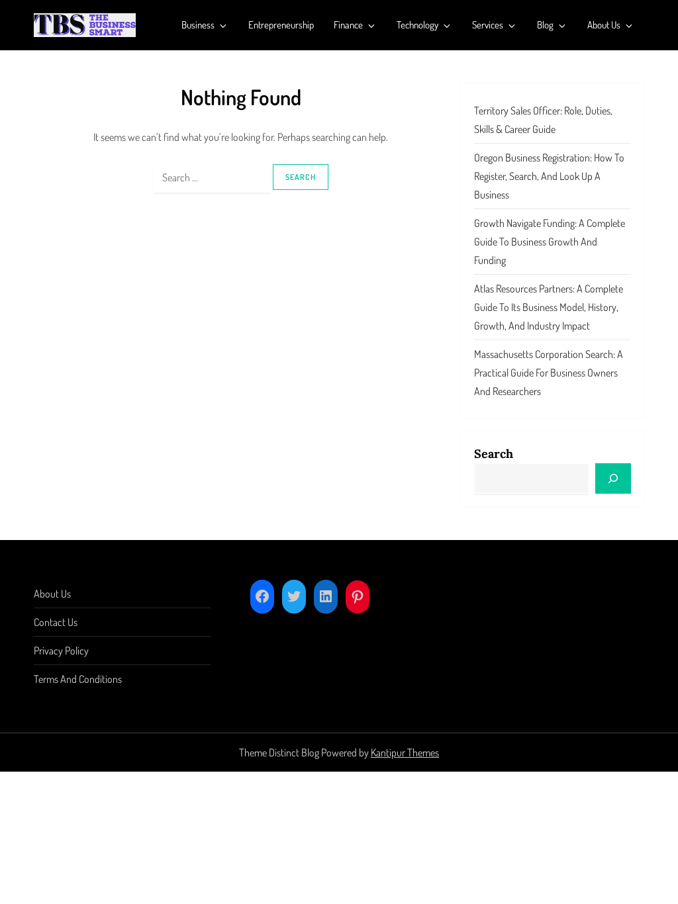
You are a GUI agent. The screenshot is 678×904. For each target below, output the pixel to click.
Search (493, 453)
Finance (348, 25)
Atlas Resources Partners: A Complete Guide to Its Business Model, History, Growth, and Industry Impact (548, 307)
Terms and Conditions (78, 679)
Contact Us (55, 622)
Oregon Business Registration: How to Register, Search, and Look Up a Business (549, 176)
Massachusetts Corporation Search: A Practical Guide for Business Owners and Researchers (548, 372)
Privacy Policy (61, 650)
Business (198, 25)
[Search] (613, 478)
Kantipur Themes (405, 752)
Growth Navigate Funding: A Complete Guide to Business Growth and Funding (549, 241)
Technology (417, 25)
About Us (603, 25)
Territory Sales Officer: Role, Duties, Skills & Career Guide (543, 120)
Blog (545, 25)
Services (487, 25)
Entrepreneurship (281, 25)
